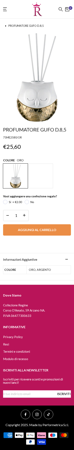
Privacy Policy (13, 337)
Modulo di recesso (15, 359)
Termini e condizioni (16, 351)
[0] (67, 9)
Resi (6, 344)
